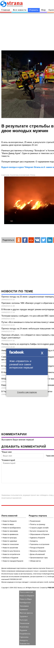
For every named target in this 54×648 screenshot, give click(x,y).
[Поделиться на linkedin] (50, 240)
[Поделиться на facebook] (25, 240)
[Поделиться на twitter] (43, 240)
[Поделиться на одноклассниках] (18, 240)
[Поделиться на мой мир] (31, 240)
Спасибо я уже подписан (27, 392)
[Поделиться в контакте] (37, 240)
